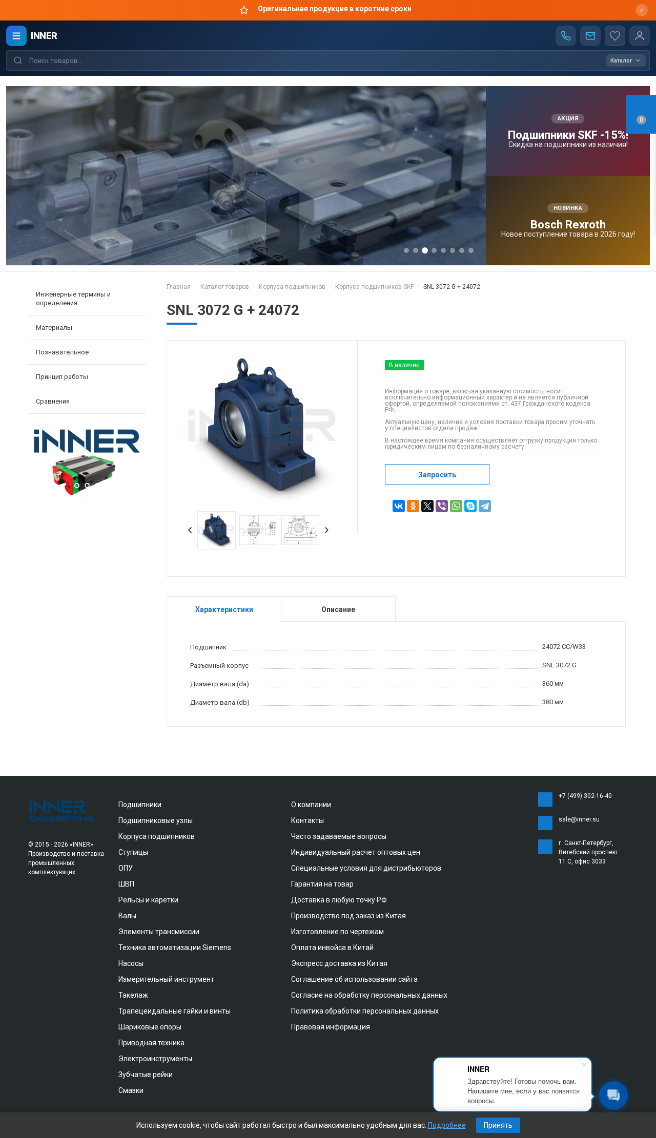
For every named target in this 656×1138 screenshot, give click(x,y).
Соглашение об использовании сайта (354, 979)
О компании (311, 804)
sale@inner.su (579, 819)
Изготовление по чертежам (337, 932)
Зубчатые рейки (145, 1074)
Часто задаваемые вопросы (338, 836)
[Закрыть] (642, 10)
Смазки (131, 1090)
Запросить (437, 475)
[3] (87, 494)
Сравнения (53, 401)
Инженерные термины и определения (73, 298)
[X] (427, 506)
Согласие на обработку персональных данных (369, 995)
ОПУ (125, 868)
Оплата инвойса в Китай (332, 947)
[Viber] (442, 506)
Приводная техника (151, 1043)
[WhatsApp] (456, 506)
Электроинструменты (155, 1059)
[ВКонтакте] (399, 506)
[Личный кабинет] (639, 36)
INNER (44, 35)
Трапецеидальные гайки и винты (174, 1011)
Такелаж (133, 995)
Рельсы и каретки (148, 900)
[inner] (61, 810)
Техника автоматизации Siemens (174, 947)
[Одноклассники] (413, 506)
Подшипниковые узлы (155, 820)
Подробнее (447, 1125)
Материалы (54, 327)
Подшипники (139, 804)
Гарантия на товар (322, 884)
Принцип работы (62, 377)
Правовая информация (330, 1027)
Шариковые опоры (149, 1027)
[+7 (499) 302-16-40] (566, 36)
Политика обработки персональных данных (365, 1011)
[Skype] (470, 506)
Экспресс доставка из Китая (339, 963)
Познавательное (62, 352)
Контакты (307, 820)
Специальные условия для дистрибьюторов (366, 868)
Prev (38, 464)
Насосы (131, 963)
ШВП (126, 884)
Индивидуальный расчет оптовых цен (355, 852)
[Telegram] (485, 506)
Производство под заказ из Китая (348, 916)
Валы (127, 916)
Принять (498, 1125)
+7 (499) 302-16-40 (585, 795)
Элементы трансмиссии (158, 932)
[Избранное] (615, 36)
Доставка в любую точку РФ (339, 900)
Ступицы (133, 852)
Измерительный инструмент (166, 979)
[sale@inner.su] (590, 36)
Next (136, 464)
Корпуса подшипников (156, 836)
